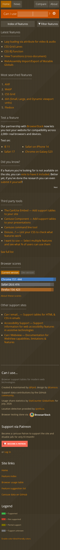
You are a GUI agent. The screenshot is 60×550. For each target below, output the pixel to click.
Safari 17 (9, 151)
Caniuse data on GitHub (14, 494)
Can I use (10, 14)
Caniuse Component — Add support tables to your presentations (30, 220)
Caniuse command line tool (20, 227)
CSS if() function (13, 51)
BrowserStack (35, 126)
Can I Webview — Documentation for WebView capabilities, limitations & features (26, 338)
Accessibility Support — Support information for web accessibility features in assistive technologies (29, 326)
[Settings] (53, 14)
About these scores (11, 295)
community (8, 395)
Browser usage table (13, 482)
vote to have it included (35, 174)
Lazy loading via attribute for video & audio (30, 41)
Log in (7, 451)
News (17, 4)
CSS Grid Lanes (13, 46)
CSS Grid (10, 94)
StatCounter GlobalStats (41, 400)
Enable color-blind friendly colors (16, 538)
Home (6, 4)
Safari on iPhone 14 (37, 146)
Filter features (49, 24)
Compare (41, 4)
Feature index (9, 476)
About (54, 4)
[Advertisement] (30, 355)
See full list (7, 252)
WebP (8, 89)
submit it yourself (11, 182)
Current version (10, 272)
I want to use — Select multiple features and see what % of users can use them (28, 242)
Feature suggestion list (14, 488)
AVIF (7, 84)
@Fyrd (32, 387)
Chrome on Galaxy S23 (38, 151)
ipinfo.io (39, 408)
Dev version (27, 272)
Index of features (18, 24)
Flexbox (9, 107)
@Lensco (52, 387)
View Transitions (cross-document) (25, 56)
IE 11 (7, 146)
